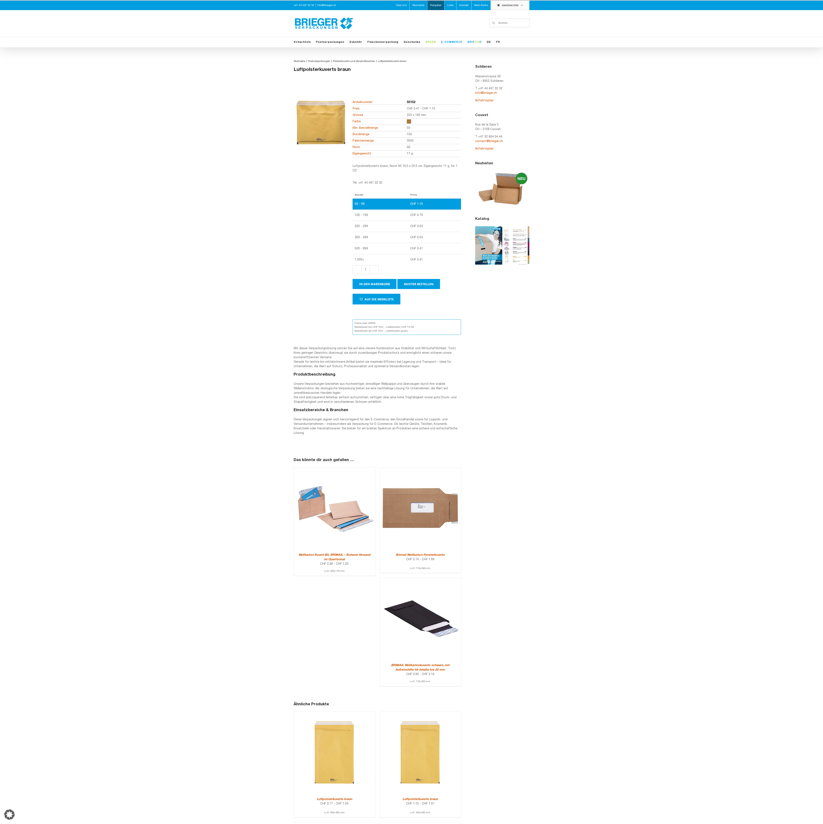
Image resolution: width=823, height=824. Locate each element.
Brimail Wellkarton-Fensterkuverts (420, 555)
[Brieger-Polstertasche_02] (320, 130)
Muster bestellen (418, 284)
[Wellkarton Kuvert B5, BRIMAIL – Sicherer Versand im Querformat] (334, 469)
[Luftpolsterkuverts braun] (334, 714)
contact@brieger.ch (489, 141)
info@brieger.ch (326, 5)
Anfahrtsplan (484, 100)
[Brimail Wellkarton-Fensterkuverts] (420, 469)
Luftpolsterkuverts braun (334, 799)
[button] (376, 299)
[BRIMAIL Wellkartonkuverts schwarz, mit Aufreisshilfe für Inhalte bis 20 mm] (420, 580)
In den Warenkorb (374, 284)
